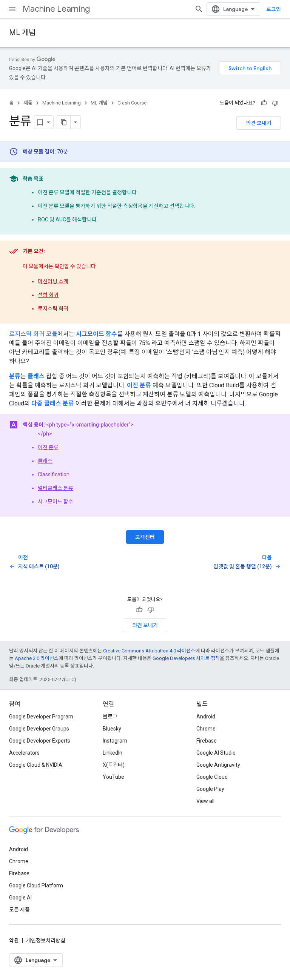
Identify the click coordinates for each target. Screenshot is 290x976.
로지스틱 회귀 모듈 (33, 334)
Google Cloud (212, 777)
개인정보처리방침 (45, 941)
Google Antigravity (218, 765)
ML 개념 (22, 32)
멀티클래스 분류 (55, 488)
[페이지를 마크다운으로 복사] (64, 122)
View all (205, 801)
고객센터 (145, 537)
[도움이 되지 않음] (275, 103)
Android (205, 717)
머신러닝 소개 (53, 281)
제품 (27, 103)
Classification (53, 474)
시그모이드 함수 (55, 502)
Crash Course (132, 103)
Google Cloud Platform (36, 885)
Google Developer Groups (39, 729)
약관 (14, 941)
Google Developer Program (41, 717)
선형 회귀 (48, 295)
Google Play (210, 789)
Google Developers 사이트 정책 (186, 658)
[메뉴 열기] (12, 9)
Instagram (115, 741)
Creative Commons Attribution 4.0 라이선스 (149, 651)
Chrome (206, 729)
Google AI (20, 898)
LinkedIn (112, 753)
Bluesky (112, 729)
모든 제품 (19, 910)
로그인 (273, 9)
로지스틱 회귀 (53, 308)
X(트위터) (114, 765)
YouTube (113, 777)
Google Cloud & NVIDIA (35, 765)
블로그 (110, 717)
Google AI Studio (216, 753)
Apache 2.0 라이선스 (37, 658)
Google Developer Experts (39, 741)
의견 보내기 (258, 123)
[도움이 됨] (264, 103)
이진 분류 (48, 447)
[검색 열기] (199, 9)
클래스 (45, 461)
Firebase (206, 741)
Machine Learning (56, 9)
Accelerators (24, 753)
